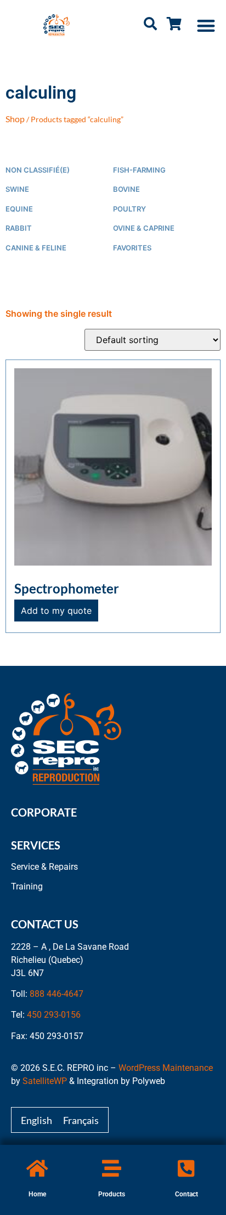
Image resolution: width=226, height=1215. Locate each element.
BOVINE (126, 189)
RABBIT (18, 228)
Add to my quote (56, 610)
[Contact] (186, 1168)
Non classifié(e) (37, 170)
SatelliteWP (44, 1081)
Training (27, 886)
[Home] (37, 1168)
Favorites (132, 248)
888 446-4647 (56, 994)
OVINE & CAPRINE (143, 228)
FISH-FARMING (139, 170)
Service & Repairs (44, 867)
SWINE (17, 189)
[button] (206, 25)
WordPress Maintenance (165, 1068)
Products (111, 1194)
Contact (186, 1194)
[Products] (111, 1168)
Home (37, 1194)
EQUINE (19, 209)
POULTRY (129, 209)
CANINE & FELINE (35, 248)
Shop (15, 118)
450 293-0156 (54, 1014)
